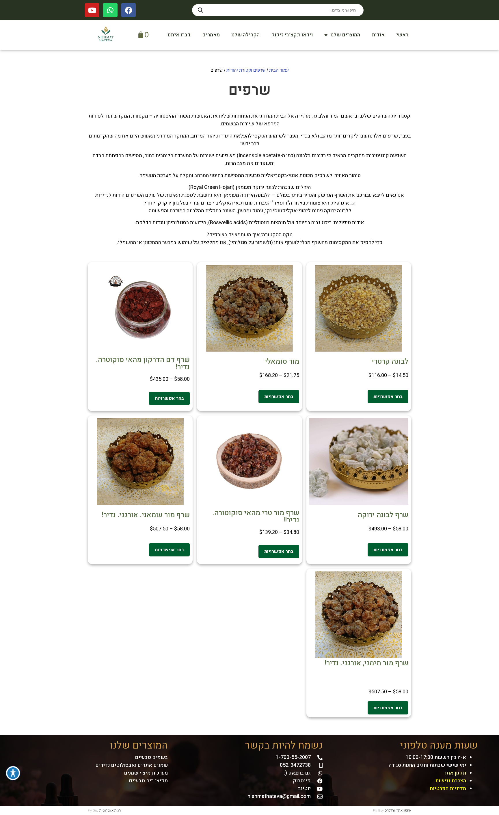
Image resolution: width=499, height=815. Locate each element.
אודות (378, 35)
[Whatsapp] (110, 10)
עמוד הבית (279, 70)
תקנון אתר (455, 773)
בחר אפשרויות (388, 396)
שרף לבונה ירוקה (383, 515)
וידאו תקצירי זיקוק (292, 35)
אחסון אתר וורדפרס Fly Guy (392, 810)
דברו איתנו (179, 35)
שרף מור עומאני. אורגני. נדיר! (146, 515)
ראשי (402, 35)
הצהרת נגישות (450, 781)
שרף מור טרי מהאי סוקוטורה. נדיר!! (255, 517)
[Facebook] (128, 10)
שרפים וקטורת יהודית (245, 70)
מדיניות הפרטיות (447, 788)
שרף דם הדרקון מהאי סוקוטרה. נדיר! (143, 363)
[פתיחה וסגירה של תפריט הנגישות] (13, 773)
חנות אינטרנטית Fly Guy (104, 810)
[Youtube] (92, 10)
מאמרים (211, 35)
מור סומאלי (282, 361)
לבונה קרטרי (390, 361)
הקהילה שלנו (245, 35)
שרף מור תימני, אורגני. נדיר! (366, 663)
